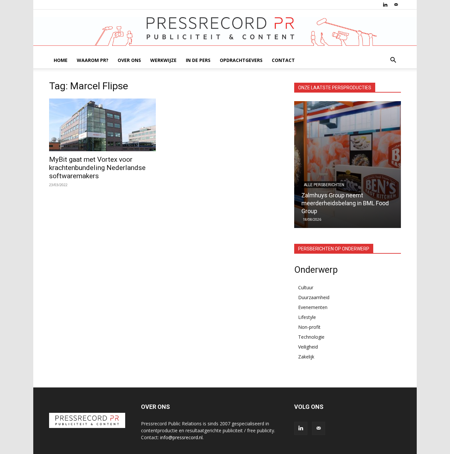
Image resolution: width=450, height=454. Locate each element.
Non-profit (309, 327)
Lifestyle (307, 317)
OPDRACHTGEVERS (241, 60)
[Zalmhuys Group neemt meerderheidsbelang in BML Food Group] (347, 164)
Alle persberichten (324, 185)
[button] (393, 61)
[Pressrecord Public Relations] (225, 31)
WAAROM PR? (92, 60)
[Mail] (396, 4)
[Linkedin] (385, 4)
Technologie (311, 337)
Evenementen (312, 307)
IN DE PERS (198, 60)
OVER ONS (129, 60)
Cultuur (305, 287)
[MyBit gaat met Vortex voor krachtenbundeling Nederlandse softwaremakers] (102, 125)
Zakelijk (306, 357)
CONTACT (283, 60)
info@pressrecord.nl (181, 437)
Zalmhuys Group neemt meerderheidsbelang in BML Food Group (345, 203)
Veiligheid (308, 347)
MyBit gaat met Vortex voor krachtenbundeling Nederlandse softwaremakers (97, 168)
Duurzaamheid (313, 297)
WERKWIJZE (163, 60)
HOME (61, 60)
